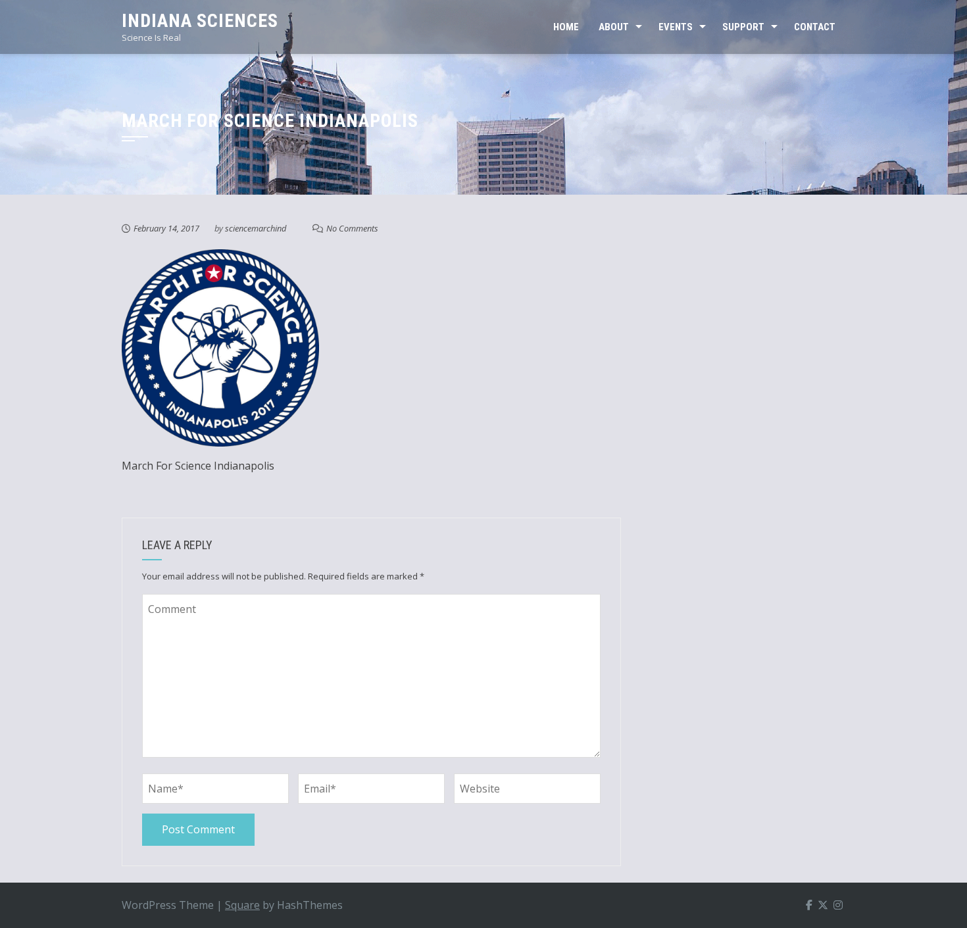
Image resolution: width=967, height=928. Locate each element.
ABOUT (614, 27)
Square (242, 905)
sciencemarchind (255, 228)
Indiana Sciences (200, 21)
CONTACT (814, 27)
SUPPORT (743, 27)
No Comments (352, 228)
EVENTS (675, 27)
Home (566, 27)
